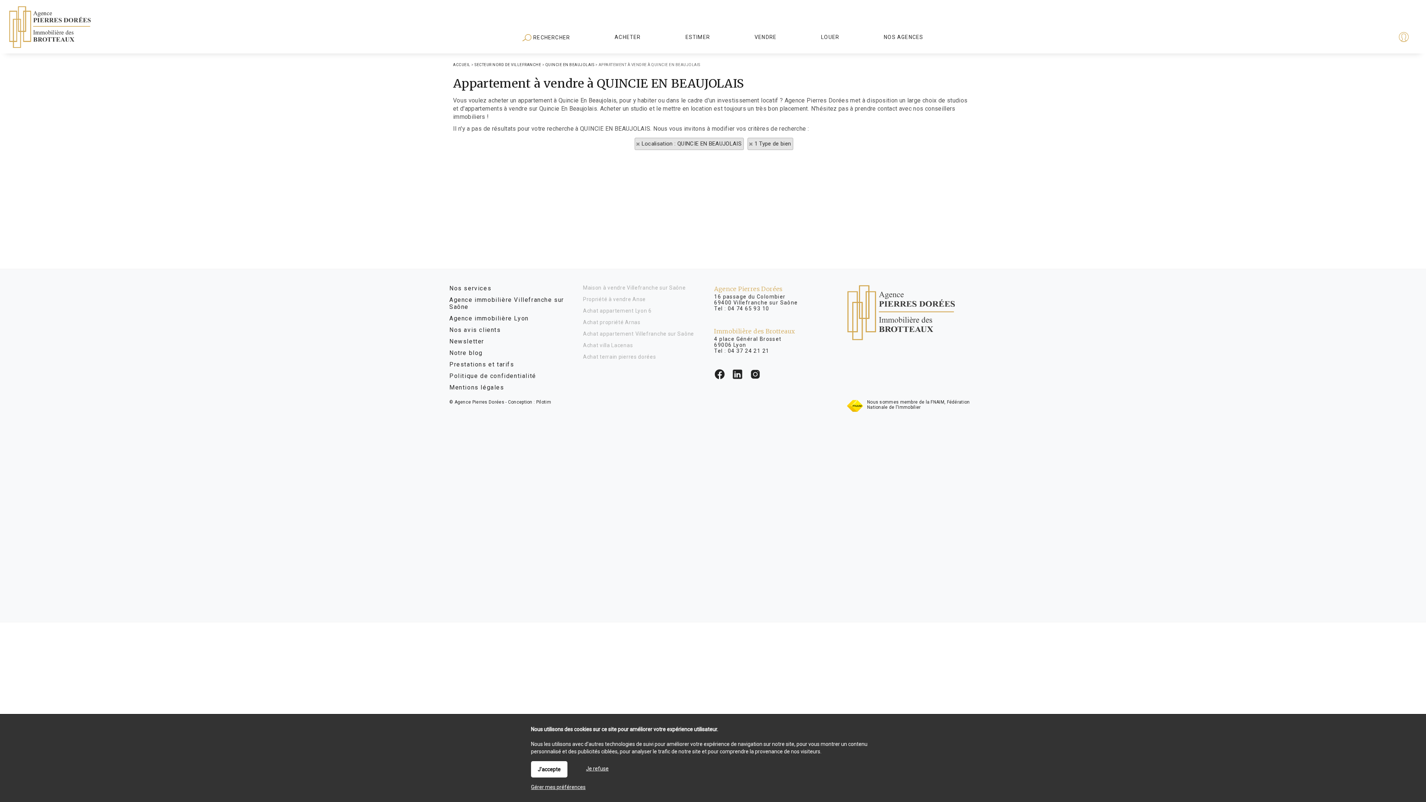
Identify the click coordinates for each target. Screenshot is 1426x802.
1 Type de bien (773, 143)
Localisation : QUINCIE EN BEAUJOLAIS (692, 143)
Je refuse (597, 769)
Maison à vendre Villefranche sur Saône (634, 288)
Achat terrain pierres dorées (619, 357)
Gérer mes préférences (558, 787)
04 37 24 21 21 (748, 351)
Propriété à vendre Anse (614, 299)
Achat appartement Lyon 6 (617, 311)
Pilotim (543, 402)
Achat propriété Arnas (612, 322)
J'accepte (549, 769)
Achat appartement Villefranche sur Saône (638, 334)
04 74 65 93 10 (748, 309)
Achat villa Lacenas (608, 345)
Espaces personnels (1375, 38)
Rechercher (551, 37)
